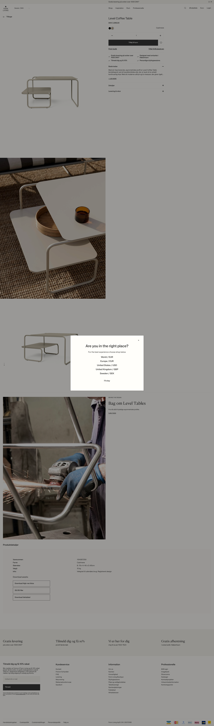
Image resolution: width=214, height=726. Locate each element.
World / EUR (107, 357)
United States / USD (107, 365)
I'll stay (107, 381)
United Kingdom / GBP (107, 369)
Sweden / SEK (107, 374)
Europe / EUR (107, 361)
